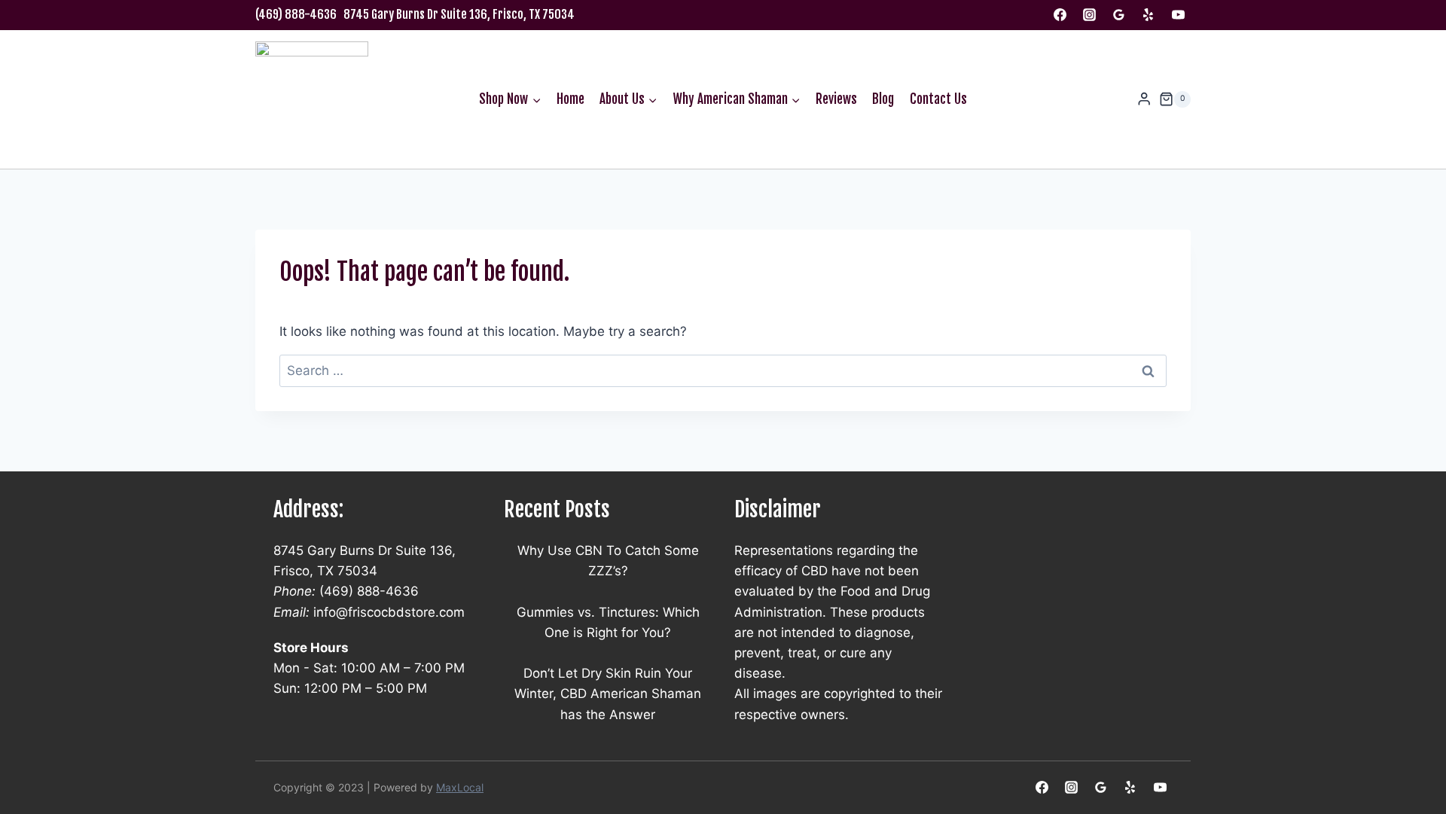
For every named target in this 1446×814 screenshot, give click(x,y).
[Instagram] (1090, 15)
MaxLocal (460, 787)
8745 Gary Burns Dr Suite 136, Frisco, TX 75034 (459, 14)
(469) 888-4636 (296, 14)
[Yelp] (1148, 15)
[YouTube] (1178, 15)
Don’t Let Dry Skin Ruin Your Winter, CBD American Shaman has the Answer (607, 693)
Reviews (836, 99)
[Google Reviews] (1119, 15)
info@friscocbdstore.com (389, 612)
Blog (883, 99)
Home (570, 99)
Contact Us (938, 99)
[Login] (1144, 99)
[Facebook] (1060, 15)
